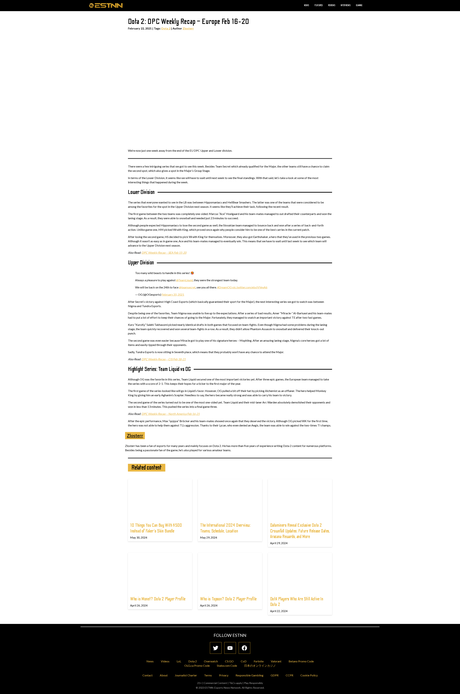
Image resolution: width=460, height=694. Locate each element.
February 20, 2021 (173, 294)
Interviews (346, 5)
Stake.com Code (227, 665)
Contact (147, 675)
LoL (179, 661)
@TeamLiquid (184, 280)
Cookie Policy (309, 675)
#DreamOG (224, 287)
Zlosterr (188, 28)
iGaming (359, 5)
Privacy (223, 675)
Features (318, 5)
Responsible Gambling (249, 675)
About (164, 675)
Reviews (331, 5)
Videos (165, 661)
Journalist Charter (186, 675)
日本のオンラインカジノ (260, 665)
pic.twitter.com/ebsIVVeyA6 (249, 287)
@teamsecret (187, 287)
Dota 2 (165, 28)
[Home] (106, 5)
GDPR (275, 675)
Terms (208, 675)
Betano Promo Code (301, 661)
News (306, 5)
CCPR (289, 675)
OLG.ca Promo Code (197, 665)
